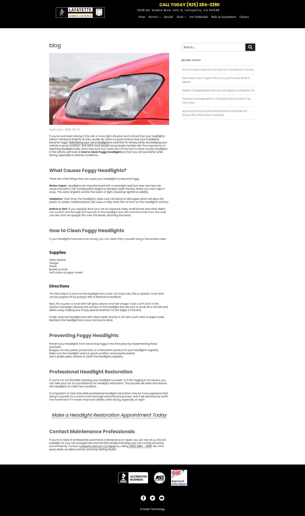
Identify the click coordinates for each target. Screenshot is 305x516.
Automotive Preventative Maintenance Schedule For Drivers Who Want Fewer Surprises (214, 113)
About (180, 17)
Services (153, 17)
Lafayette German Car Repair (98, 446)
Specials (168, 17)
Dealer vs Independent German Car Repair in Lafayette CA (218, 90)
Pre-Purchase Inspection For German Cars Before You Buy (218, 69)
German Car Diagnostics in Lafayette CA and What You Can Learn (216, 100)
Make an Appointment (223, 17)
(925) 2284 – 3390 (140, 446)
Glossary (244, 17)
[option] (133, 478)
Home (142, 17)
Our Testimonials (198, 17)
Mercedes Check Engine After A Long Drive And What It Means (216, 80)
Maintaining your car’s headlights (89, 142)
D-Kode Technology (152, 509)
